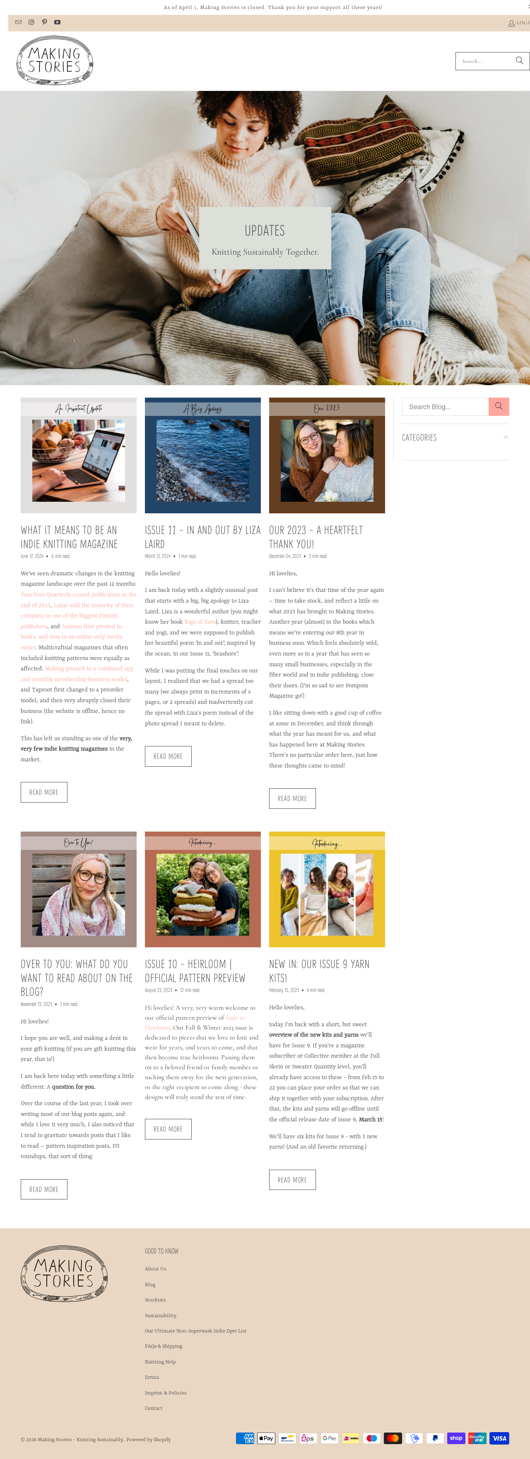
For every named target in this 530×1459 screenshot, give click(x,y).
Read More (44, 791)
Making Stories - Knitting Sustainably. (81, 1440)
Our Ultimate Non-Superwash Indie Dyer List (196, 1331)
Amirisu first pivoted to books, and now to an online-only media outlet (72, 637)
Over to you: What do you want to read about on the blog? (77, 977)
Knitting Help (160, 1362)
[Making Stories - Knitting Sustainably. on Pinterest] (44, 23)
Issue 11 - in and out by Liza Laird (203, 536)
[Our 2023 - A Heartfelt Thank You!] (327, 455)
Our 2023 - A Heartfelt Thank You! (316, 536)
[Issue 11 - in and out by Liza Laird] (203, 455)
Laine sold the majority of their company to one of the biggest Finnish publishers (77, 616)
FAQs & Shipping (163, 1346)
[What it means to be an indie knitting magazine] (79, 455)
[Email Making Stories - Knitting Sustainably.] (18, 23)
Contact (154, 1408)
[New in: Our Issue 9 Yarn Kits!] (327, 889)
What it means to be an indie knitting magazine (69, 536)
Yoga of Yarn (200, 622)
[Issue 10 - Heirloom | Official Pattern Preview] (203, 889)
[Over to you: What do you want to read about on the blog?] (79, 889)
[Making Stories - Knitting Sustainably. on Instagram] (30, 23)
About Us (155, 1269)
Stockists (155, 1300)
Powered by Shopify (148, 1440)
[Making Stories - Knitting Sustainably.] (55, 61)
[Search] (519, 61)
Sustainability (160, 1316)
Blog (150, 1285)
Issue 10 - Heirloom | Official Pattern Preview (195, 970)
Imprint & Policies (165, 1393)
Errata (152, 1377)
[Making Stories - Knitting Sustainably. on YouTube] (56, 23)
